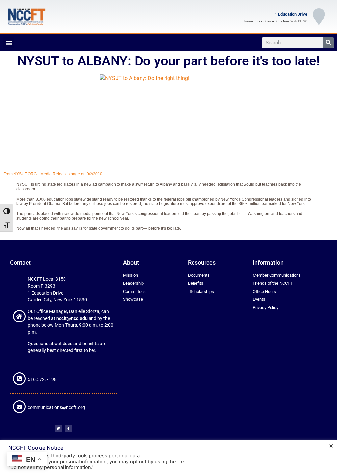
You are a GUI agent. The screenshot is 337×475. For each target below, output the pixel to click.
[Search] (328, 42)
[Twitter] (58, 428)
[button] (8, 42)
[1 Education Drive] (319, 16)
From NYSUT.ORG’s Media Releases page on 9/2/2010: (53, 174)
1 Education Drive (291, 14)
